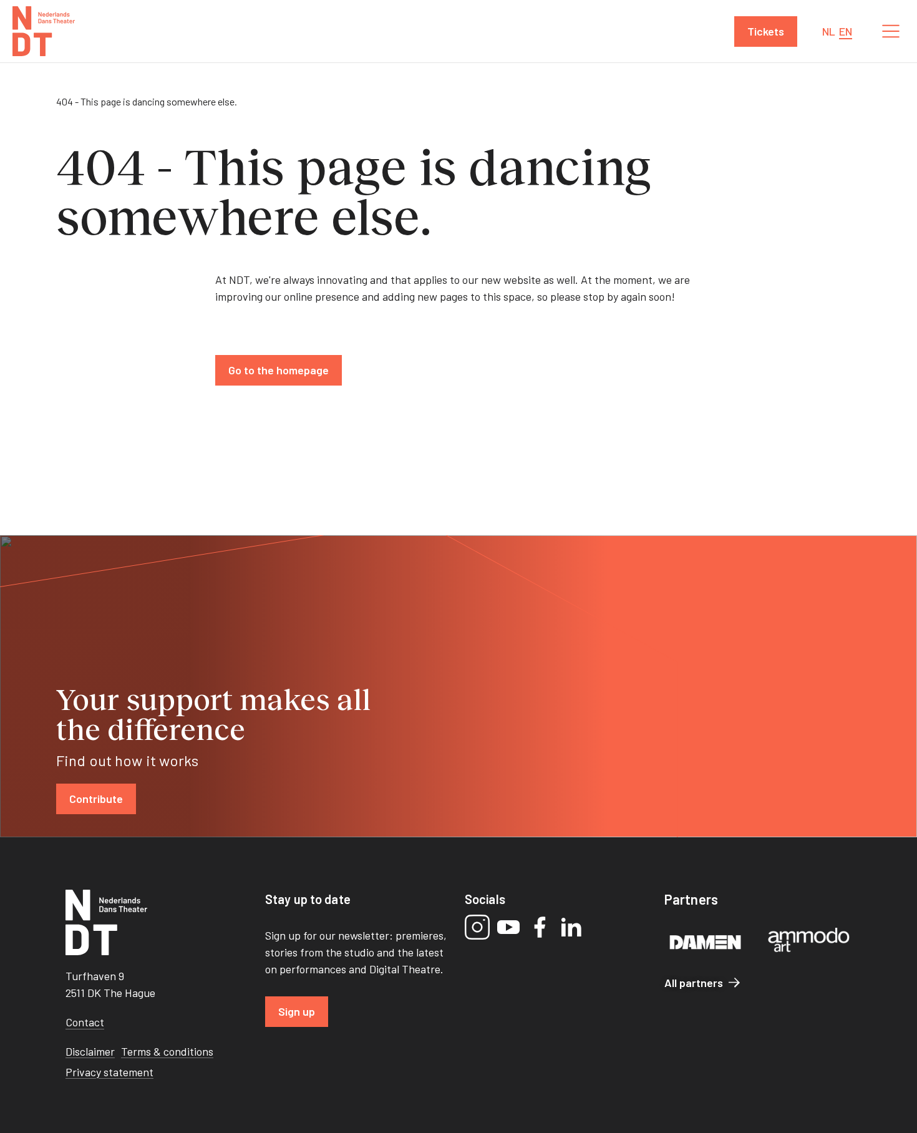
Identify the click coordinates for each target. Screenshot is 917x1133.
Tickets (765, 31)
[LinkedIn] (570, 927)
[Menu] (891, 31)
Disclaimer (90, 1051)
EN (845, 31)
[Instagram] (477, 927)
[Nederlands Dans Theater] (43, 31)
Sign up (296, 1011)
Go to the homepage (278, 370)
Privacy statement (109, 1072)
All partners (693, 983)
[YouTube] (508, 927)
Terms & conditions (167, 1051)
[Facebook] (539, 927)
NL (828, 31)
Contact (85, 1022)
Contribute (96, 798)
